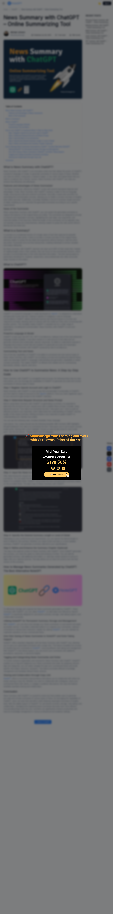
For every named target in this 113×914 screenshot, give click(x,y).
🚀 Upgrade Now (56, 474)
